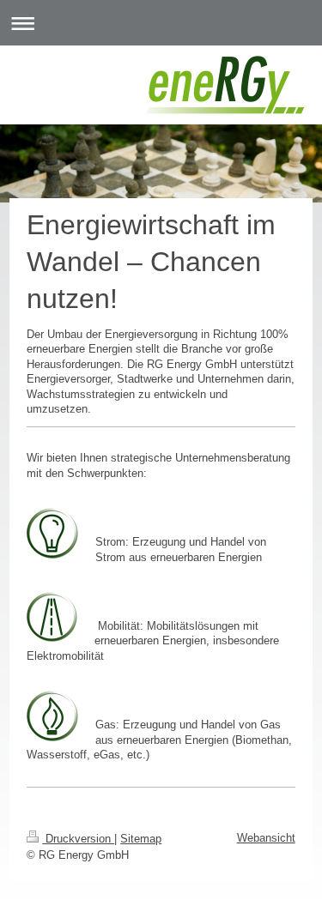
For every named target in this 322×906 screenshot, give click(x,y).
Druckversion (78, 838)
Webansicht (266, 837)
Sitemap (140, 838)
